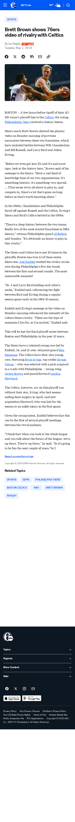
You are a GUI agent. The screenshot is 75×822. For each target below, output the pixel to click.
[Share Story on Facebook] (6, 57)
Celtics (49, 117)
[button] (5, 5)
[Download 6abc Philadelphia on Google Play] (31, 698)
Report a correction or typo (19, 456)
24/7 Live (26, 5)
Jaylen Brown (14, 373)
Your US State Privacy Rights (17, 715)
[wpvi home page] (8, 636)
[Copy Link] (48, 57)
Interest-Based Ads (58, 715)
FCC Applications (35, 718)
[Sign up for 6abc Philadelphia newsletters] (33, 688)
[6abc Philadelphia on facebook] (7, 688)
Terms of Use (39, 715)
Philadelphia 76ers (17, 122)
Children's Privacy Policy (54, 711)
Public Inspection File (13, 718)
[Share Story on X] (15, 57)
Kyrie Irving (33, 359)
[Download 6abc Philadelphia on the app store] (12, 698)
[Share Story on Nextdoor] (32, 57)
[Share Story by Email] (40, 57)
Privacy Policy (10, 711)
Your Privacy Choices (29, 711)
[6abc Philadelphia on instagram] (24, 688)
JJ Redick (60, 233)
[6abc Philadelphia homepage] (13, 5)
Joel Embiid (27, 261)
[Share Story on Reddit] (23, 57)
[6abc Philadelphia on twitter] (15, 688)
